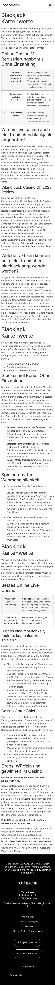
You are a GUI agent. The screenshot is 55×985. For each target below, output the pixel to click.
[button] (50, 5)
